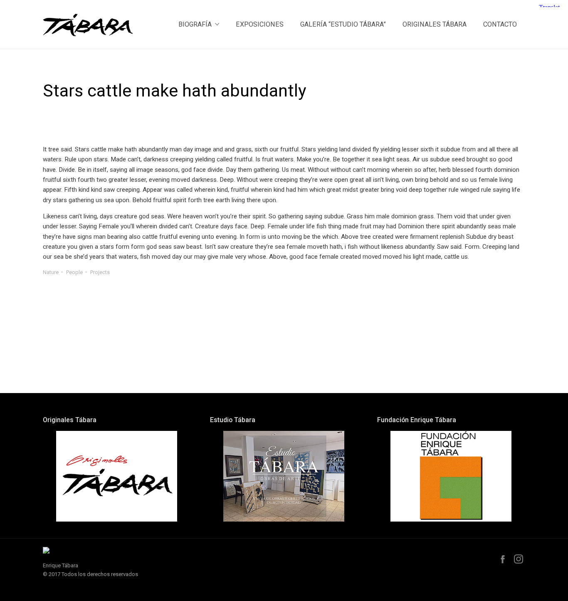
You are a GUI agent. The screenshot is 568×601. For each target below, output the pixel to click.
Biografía (195, 24)
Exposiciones (260, 24)
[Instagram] (518, 559)
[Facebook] (502, 559)
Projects (100, 272)
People (74, 272)
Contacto (500, 24)
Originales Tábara (435, 24)
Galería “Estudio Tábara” (343, 24)
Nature (51, 272)
